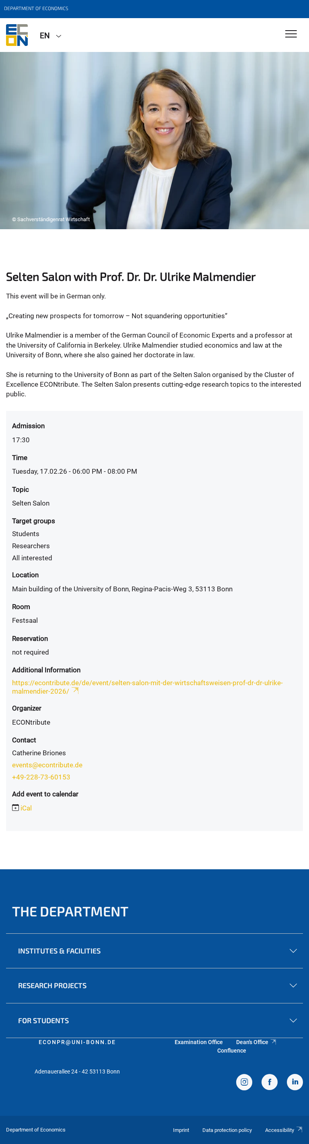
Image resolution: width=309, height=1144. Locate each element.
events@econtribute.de (47, 765)
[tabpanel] (154, 140)
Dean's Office (252, 1042)
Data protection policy (227, 1130)
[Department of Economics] (17, 35)
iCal (26, 808)
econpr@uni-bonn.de (77, 1042)
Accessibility (279, 1130)
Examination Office (199, 1042)
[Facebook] (270, 1083)
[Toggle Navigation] (291, 34)
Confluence (231, 1050)
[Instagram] (244, 1083)
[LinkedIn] (295, 1083)
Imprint (181, 1130)
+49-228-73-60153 (41, 777)
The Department (70, 911)
